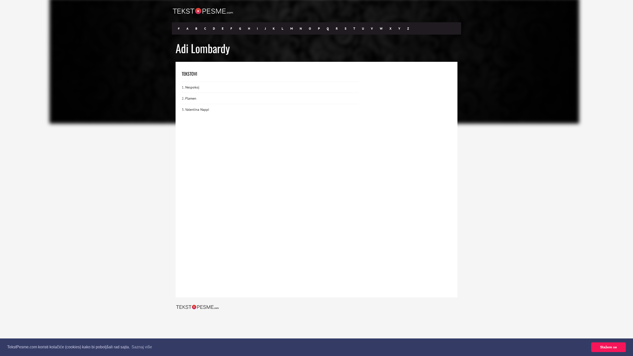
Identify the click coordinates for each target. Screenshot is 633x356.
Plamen (190, 98)
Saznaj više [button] (142, 347)
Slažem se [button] (608, 347)
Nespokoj (192, 87)
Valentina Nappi (197, 109)
